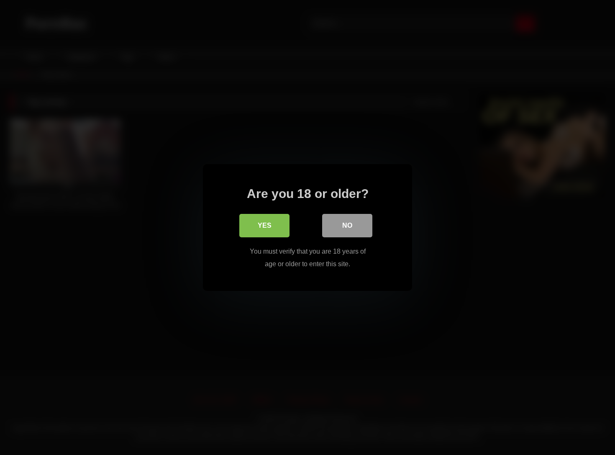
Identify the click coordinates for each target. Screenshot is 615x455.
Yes (265, 225)
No (347, 225)
